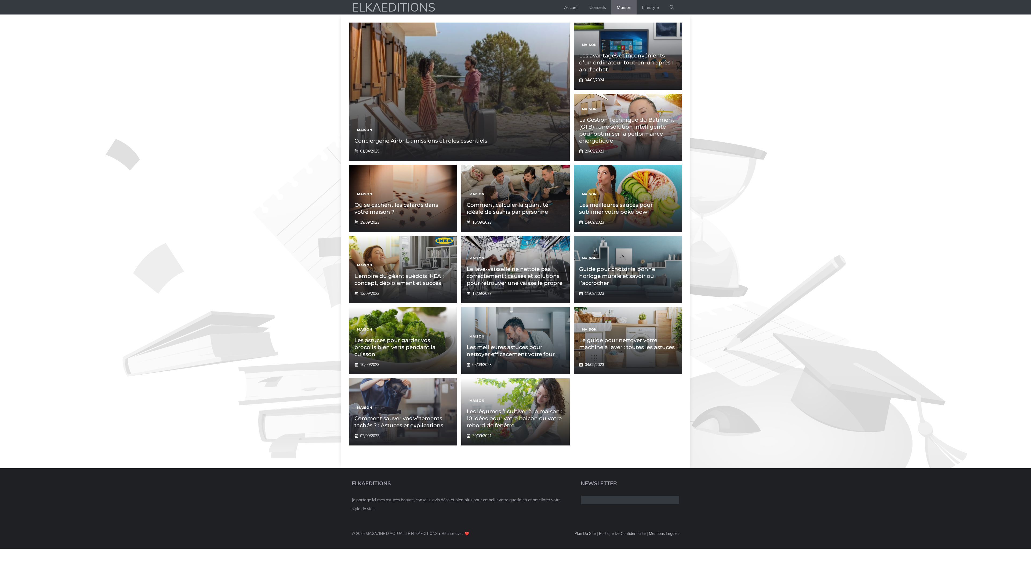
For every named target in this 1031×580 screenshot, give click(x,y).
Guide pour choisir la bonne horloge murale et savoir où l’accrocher (617, 276)
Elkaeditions (393, 7)
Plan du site (585, 533)
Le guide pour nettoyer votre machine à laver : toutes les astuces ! (627, 347)
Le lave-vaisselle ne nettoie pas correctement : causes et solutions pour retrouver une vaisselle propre (514, 276)
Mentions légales (664, 533)
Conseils (597, 7)
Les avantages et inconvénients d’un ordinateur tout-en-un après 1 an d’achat (626, 62)
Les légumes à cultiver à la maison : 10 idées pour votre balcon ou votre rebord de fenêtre (514, 418)
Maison (624, 7)
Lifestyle (650, 7)
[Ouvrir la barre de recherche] (671, 7)
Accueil (571, 7)
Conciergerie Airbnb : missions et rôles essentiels (420, 140)
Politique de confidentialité (622, 533)
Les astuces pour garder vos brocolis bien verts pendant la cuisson (394, 347)
